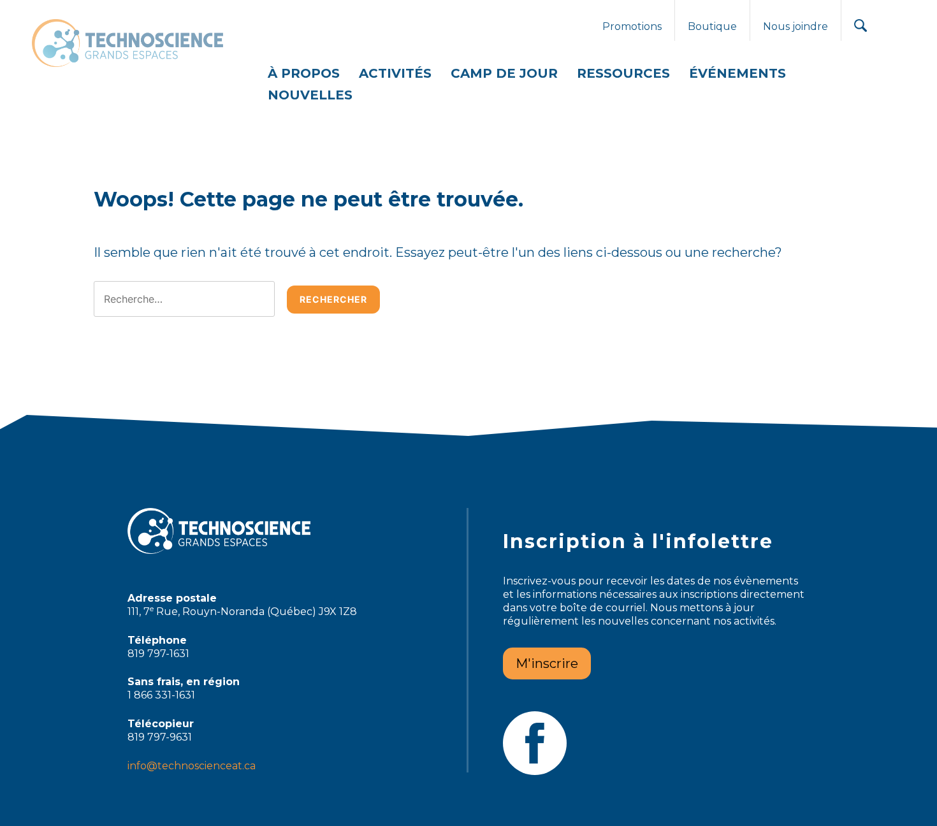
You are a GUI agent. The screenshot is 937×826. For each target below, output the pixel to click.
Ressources (623, 73)
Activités (395, 73)
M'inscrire (547, 663)
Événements (737, 73)
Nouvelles (310, 95)
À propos (304, 73)
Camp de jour (504, 73)
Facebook (535, 743)
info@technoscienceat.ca (191, 766)
